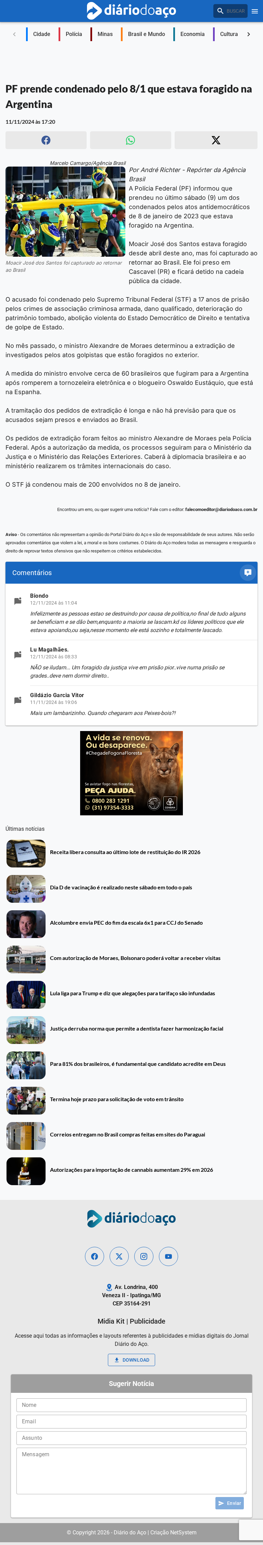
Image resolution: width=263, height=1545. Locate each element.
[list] (131, 655)
